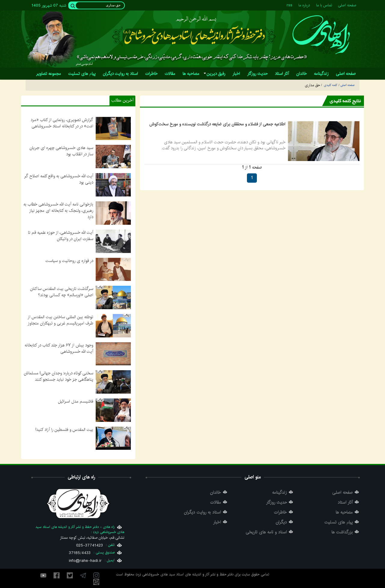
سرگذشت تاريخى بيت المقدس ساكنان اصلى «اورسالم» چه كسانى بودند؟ (61, 292)
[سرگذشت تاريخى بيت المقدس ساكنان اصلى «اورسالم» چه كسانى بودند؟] (113, 297)
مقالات (215, 502)
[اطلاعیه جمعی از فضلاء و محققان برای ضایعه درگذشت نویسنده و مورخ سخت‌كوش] (323, 141)
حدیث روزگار (276, 502)
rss (289, 5)
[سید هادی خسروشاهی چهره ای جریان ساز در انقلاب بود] (113, 156)
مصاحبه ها (344, 512)
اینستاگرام (96, 575)
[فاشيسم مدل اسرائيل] (113, 409)
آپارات (96, 582)
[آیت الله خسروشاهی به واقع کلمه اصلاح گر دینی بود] (113, 184)
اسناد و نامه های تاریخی (266, 532)
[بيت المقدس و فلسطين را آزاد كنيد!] (113, 438)
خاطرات (280, 512)
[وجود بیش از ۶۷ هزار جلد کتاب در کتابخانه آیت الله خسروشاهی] (113, 353)
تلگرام (83, 575)
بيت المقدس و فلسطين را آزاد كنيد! (64, 429)
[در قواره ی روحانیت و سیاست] (113, 269)
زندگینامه (279, 492)
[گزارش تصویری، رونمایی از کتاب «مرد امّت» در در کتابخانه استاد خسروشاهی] (113, 128)
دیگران (281, 522)
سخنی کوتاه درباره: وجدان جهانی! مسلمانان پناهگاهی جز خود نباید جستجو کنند (58, 376)
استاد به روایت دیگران (202, 512)
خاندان (215, 492)
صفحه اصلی (347, 5)
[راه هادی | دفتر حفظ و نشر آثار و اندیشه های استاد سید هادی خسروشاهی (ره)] (321, 34)
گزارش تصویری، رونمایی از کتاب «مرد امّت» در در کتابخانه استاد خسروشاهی (62, 123)
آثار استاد (345, 502)
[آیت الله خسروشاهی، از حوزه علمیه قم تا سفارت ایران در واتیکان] (113, 241)
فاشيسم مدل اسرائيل (75, 401)
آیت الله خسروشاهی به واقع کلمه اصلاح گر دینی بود (58, 179)
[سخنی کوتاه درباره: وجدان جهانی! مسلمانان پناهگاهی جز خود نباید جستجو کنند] (113, 381)
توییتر (70, 575)
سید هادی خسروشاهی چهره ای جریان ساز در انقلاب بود (61, 151)
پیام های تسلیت (339, 522)
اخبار (217, 522)
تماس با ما (324, 5)
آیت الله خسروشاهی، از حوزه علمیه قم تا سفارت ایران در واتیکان (60, 235)
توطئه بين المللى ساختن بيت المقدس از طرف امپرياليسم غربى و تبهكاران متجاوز (60, 320)
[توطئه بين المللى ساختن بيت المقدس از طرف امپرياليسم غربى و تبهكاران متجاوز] (113, 325)
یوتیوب (43, 575)
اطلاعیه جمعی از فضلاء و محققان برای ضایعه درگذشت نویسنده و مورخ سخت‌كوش (217, 124)
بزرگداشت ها (342, 532)
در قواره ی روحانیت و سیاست (69, 260)
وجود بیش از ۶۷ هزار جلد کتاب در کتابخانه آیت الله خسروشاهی (59, 348)
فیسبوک (57, 575)
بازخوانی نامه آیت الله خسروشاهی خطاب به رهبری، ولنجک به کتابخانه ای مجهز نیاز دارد (58, 211)
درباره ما (304, 5)
